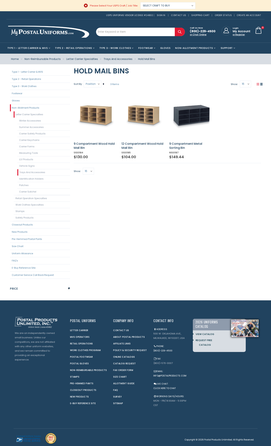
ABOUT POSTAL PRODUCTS (129, 337)
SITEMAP (118, 403)
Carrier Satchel (27, 191)
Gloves (16, 100)
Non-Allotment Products (25, 107)
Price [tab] (14, 289)
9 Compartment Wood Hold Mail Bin (94, 146)
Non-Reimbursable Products (43, 59)
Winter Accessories (30, 120)
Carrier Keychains (29, 140)
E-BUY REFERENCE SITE (83, 403)
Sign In (161, 15)
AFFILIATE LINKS (122, 343)
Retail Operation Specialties (31, 198)
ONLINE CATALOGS (124, 356)
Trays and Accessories (118, 59)
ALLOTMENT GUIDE (124, 383)
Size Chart (17, 246)
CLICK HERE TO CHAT (164, 388)
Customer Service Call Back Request (33, 275)
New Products (19, 231)
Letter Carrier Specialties (82, 59)
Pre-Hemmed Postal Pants (27, 239)
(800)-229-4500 (162, 350)
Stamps (20, 211)
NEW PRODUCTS (79, 396)
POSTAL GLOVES (79, 363)
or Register (239, 34)
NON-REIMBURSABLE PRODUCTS (88, 370)
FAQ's (15, 260)
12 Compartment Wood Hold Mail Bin (142, 146)
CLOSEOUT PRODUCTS (83, 390)
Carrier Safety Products (32, 133)
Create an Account (249, 15)
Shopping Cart (200, 15)
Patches (24, 185)
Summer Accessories (31, 127)
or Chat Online (198, 34)
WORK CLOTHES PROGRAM (85, 350)
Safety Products (24, 217)
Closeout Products (22, 224)
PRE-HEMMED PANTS (81, 383)
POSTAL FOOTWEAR (81, 356)
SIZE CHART (120, 376)
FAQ (115, 390)
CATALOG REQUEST (124, 363)
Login (236, 28)
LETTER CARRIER (79, 330)
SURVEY (117, 396)
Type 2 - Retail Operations (26, 79)
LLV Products (26, 159)
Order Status (223, 15)
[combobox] (140, 32)
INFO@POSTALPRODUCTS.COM (169, 375)
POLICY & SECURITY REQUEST (130, 350)
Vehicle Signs (27, 165)
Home (15, 59)
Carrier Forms (26, 146)
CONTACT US (121, 330)
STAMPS (74, 376)
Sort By (78, 84)
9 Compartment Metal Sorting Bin (185, 146)
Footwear (17, 93)
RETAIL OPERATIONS (81, 343)
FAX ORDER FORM (123, 370)
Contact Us (178, 15)
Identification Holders (31, 178)
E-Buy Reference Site (24, 267)
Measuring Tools (28, 153)
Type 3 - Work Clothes (24, 86)
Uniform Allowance (22, 253)
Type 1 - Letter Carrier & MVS (27, 71)
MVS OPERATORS (80, 337)
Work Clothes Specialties (29, 204)
